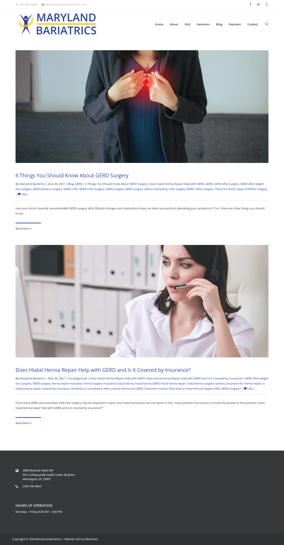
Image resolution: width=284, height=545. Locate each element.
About (174, 24)
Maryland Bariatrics (32, 184)
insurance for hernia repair (243, 383)
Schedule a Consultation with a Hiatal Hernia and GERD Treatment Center (119, 389)
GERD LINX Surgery (92, 189)
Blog (219, 24)
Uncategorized (77, 378)
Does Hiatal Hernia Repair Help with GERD (176, 184)
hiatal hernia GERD (147, 383)
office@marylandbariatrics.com (66, 4)
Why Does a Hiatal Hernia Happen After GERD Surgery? (205, 389)
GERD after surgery (226, 184)
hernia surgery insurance (99, 383)
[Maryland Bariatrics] (58, 24)
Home (159, 24)
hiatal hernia (125, 383)
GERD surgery (115, 189)
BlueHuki (92, 539)
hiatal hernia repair (173, 383)
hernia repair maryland (67, 383)
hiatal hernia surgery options (206, 383)
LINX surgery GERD (181, 189)
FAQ (187, 24)
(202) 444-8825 (32, 486)
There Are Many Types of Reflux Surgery (241, 189)
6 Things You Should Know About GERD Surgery (72, 175)
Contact (252, 24)
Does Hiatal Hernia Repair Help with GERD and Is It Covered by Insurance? (103, 369)
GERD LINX (70, 189)
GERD (78, 184)
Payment (235, 24)
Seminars (203, 24)
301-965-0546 (28, 4)
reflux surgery (204, 189)
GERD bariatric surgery (47, 189)
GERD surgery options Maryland (146, 189)
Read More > (24, 228)
